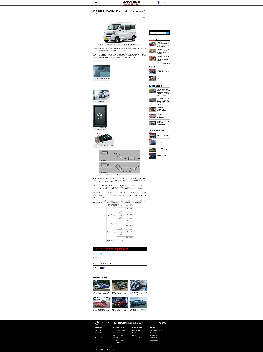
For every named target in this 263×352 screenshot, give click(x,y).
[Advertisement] (159, 18)
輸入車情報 (98, 333)
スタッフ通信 (116, 342)
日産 (101, 263)
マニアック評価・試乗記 (119, 330)
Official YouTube (136, 330)
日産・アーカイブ (97, 254)
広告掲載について (154, 335)
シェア (94, 268)
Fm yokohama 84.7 (136, 338)
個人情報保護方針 (154, 340)
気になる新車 (116, 333)
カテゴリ (95, 263)
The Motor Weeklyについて (156, 330)
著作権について (153, 338)
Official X (134, 335)
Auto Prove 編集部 (141, 18)
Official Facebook (136, 333)
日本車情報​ (96, 18)
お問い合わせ (153, 333)
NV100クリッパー (107, 263)
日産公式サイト (97, 257)
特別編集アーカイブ (118, 340)
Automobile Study (118, 335)
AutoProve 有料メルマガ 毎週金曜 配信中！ (112, 249)
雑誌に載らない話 (117, 338)
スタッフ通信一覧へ (164, 63)
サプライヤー (98, 335)
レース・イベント (99, 338)
